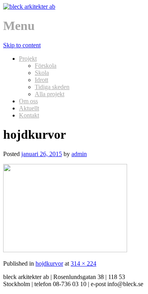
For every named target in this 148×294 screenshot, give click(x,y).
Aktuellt (29, 108)
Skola (42, 72)
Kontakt (29, 115)
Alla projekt (49, 94)
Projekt (28, 58)
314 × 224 (83, 263)
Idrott (41, 79)
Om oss (28, 101)
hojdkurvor (49, 263)
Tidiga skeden (52, 87)
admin (79, 154)
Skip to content (22, 45)
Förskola (45, 65)
